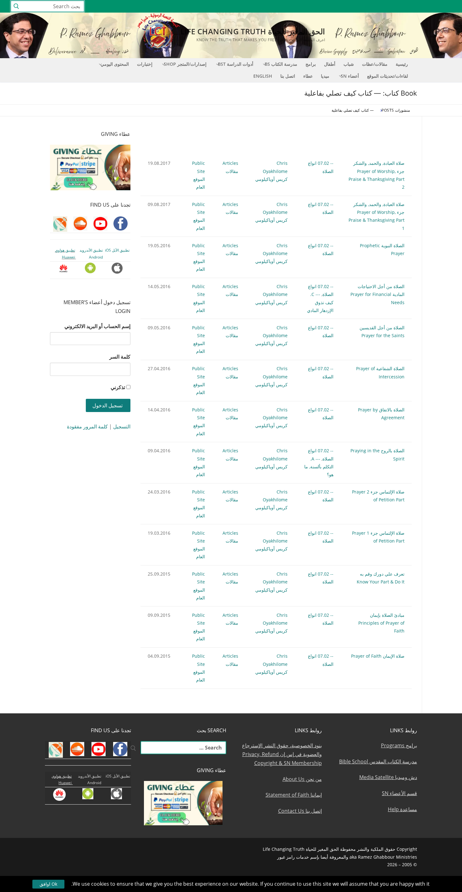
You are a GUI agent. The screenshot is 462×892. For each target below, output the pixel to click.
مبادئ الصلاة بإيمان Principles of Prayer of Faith (381, 623)
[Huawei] (344, 6)
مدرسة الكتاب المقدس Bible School (378, 761)
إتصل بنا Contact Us (300, 810)
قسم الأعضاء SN (399, 793)
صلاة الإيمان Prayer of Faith (377, 656)
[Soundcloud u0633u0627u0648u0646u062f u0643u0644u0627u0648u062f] (424, 6)
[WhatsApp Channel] (389, 6)
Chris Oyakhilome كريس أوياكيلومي (271, 171)
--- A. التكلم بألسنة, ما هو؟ (318, 466)
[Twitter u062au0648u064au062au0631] (413, 6)
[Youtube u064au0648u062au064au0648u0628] (436, 6)
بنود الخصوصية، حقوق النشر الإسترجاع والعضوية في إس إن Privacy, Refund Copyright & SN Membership (282, 754)
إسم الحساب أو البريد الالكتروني (97, 326)
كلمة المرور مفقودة (87, 426)
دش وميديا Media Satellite (388, 777)
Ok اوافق (48, 884)
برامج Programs (399, 745)
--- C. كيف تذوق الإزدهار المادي (320, 302)
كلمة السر (119, 356)
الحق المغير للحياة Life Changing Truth (252, 31)
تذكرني (118, 387)
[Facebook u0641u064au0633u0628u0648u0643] (446, 6)
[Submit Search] (16, 6)
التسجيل (121, 426)
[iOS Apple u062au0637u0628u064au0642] (355, 6)
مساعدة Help (402, 809)
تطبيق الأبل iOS (117, 250)
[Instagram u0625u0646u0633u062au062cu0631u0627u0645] (401, 6)
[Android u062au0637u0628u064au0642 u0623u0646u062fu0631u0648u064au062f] (366, 6)
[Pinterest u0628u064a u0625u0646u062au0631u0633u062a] (378, 6)
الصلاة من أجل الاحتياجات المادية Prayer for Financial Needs (377, 294)
